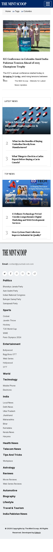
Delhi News (8, 407)
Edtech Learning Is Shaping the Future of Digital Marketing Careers (26, 198)
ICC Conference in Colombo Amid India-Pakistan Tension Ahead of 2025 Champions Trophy (26, 62)
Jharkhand (8, 415)
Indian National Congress (14, 295)
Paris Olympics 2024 (12, 337)
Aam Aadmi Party (10, 291)
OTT (5, 367)
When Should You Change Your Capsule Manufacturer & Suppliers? (26, 126)
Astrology (9, 467)
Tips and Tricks (12, 455)
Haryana (6, 436)
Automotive (10, 490)
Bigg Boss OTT (10, 354)
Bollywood (8, 350)
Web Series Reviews (12, 484)
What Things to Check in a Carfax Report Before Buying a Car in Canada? (27, 159)
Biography (9, 496)
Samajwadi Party (10, 303)
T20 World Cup (10, 329)
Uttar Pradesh (9, 411)
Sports (7, 310)
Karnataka (7, 428)
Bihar (5, 424)
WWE (5, 333)
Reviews (8, 473)
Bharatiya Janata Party (13, 286)
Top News (9, 174)
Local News (8, 402)
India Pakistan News (15, 514)
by (30, 81)
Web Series (8, 358)
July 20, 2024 (8, 79)
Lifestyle (8, 502)
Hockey (6, 324)
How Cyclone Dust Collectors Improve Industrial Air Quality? (26, 234)
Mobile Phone (9, 385)
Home (8, 11)
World (6, 373)
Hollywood (8, 363)
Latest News (11, 101)
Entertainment (11, 344)
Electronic (7, 390)
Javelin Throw (9, 320)
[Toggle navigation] (48, 4)
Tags (17, 11)
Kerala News (8, 432)
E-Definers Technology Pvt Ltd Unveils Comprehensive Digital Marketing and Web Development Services (28, 218)
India (6, 396)
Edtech (38, 532)
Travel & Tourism (13, 508)
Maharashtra (8, 419)
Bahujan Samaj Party (12, 299)
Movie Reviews (10, 479)
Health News (10, 443)
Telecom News (12, 449)
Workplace (8, 461)
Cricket (6, 316)
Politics (7, 280)
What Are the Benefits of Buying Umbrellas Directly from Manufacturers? (27, 144)
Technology (10, 379)
